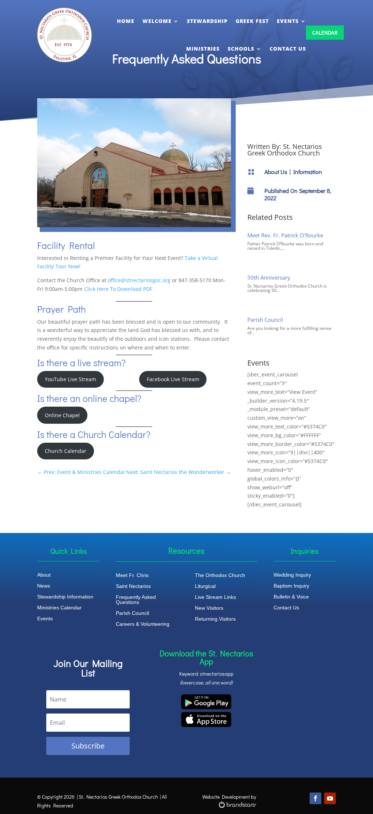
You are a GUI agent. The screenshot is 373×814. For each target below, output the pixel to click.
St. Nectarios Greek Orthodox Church (284, 149)
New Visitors (209, 608)
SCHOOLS (241, 48)
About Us (275, 171)
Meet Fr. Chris (132, 575)
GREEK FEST (252, 20)
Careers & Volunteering (142, 624)
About (44, 575)
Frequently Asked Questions (136, 599)
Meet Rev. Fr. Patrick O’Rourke (285, 235)
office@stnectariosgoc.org (139, 280)
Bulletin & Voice (291, 597)
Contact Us (286, 607)
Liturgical (205, 586)
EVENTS (288, 20)
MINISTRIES (203, 48)
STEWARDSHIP (207, 20)
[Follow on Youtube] (330, 798)
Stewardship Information (65, 597)
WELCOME (157, 20)
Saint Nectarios (133, 586)
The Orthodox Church (220, 575)
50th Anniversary (268, 277)
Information (307, 171)
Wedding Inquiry (292, 575)
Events (45, 618)
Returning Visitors (215, 619)
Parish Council (265, 319)
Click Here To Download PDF (118, 288)
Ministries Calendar (59, 607)
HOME (125, 20)
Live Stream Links (215, 597)
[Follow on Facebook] (315, 798)
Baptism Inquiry (291, 586)
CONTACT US (288, 48)
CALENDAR (325, 32)
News (43, 586)
